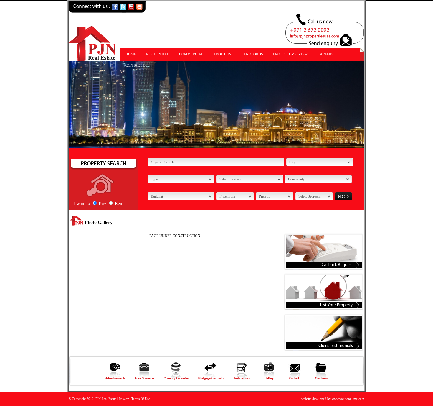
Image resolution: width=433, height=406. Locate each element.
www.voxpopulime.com (348, 398)
